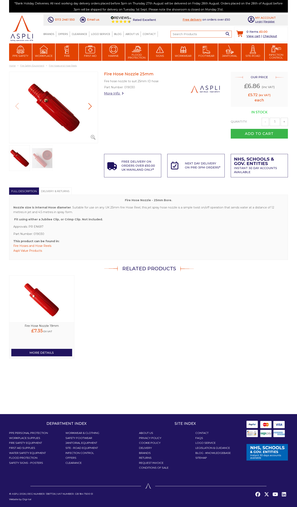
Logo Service (100, 34)
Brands (48, 34)
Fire (67, 55)
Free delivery (192, 19)
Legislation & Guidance (212, 447)
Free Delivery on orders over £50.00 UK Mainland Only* (138, 165)
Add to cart (259, 133)
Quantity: (239, 121)
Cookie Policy (150, 442)
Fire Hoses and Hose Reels (32, 246)
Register (269, 21)
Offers (63, 34)
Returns (145, 457)
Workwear (183, 55)
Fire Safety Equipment (25, 442)
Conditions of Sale (154, 467)
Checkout (270, 36)
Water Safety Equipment (27, 452)
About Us (132, 34)
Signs (160, 55)
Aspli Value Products (27, 250)
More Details (41, 352)
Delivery (145, 447)
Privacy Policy (150, 438)
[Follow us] (266, 494)
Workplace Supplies (24, 438)
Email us (93, 19)
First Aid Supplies (22, 447)
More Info (112, 93)
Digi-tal (26, 499)
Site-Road (252, 55)
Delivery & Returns (55, 191)
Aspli (15, 493)
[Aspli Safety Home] (22, 28)
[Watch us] (275, 494)
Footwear (206, 55)
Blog (118, 34)
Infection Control (276, 56)
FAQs (199, 438)
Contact (149, 34)
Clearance (79, 34)
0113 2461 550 (65, 19)
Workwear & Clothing (82, 432)
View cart (253, 36)
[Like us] (258, 494)
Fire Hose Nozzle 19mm (42, 326)
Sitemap (201, 457)
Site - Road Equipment (81, 447)
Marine (113, 55)
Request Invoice (151, 462)
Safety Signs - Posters (26, 462)
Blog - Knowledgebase (213, 452)
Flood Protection (136, 56)
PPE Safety (20, 55)
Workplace (44, 55)
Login (258, 21)
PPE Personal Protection (28, 432)
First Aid (90, 55)
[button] (90, 106)
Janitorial (229, 55)
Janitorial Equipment (81, 442)
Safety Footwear (78, 438)
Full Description (24, 191)
